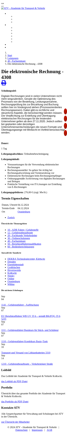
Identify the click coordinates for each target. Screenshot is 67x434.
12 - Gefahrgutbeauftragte (20, 232)
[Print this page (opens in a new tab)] (3, 83)
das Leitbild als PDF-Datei (14, 381)
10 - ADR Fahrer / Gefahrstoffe (22, 229)
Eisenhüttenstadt (15, 264)
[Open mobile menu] (2, 3)
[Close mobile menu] (2, 6)
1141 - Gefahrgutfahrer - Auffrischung (20, 305)
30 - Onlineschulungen (18, 238)
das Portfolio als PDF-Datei (14, 401)
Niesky (10, 275)
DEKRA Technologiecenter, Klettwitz (26, 259)
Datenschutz (21, 430)
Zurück (11, 217)
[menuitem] (14, 13)
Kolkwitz (12, 273)
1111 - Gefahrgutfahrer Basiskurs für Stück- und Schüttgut (29, 330)
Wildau (10, 284)
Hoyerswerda (14, 270)
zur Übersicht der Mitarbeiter (15, 422)
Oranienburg (24, 211)
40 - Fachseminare (16, 241)
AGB (49, 430)
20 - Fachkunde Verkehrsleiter (22, 235)
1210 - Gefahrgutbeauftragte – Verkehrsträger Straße (27, 364)
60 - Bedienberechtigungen (20, 246)
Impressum (37, 430)
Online (10, 278)
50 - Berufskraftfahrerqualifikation (24, 244)
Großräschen (13, 267)
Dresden (11, 261)
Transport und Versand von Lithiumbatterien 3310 (25, 352)
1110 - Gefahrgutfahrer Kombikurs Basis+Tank (24, 341)
